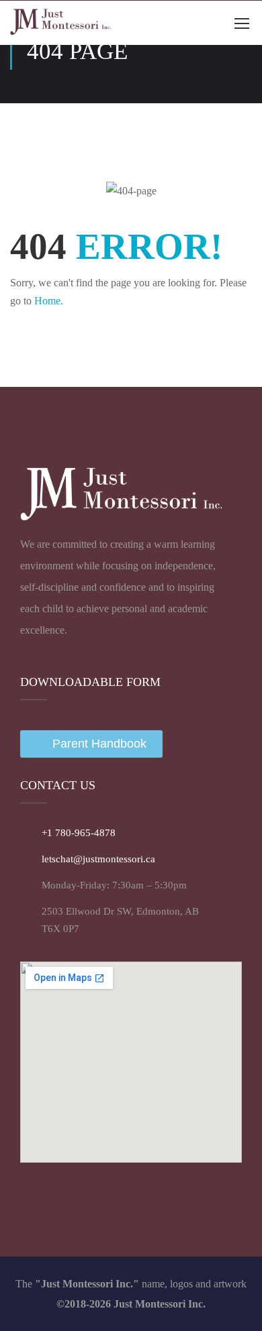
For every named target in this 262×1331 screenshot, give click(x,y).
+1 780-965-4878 (79, 832)
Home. (48, 300)
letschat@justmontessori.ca (98, 859)
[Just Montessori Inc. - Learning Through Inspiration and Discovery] (60, 23)
